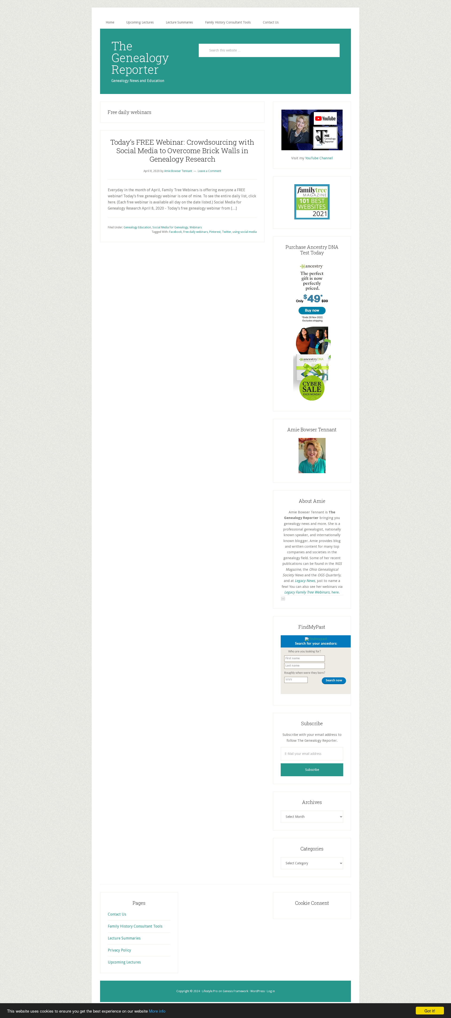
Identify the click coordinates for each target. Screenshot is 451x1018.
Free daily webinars (195, 232)
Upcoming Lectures (124, 962)
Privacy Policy (119, 950)
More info (157, 1011)
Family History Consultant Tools (135, 926)
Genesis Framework (235, 991)
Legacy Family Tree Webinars (307, 592)
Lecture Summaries (124, 938)
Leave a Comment (209, 171)
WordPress (257, 991)
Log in (271, 991)
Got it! (429, 1011)
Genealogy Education (137, 227)
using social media (245, 232)
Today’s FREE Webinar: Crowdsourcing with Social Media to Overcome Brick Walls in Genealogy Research (182, 150)
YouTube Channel (319, 158)
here (335, 592)
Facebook (175, 232)
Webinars (196, 227)
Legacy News (305, 581)
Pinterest (215, 232)
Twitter (226, 232)
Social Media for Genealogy (170, 227)
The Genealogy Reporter (140, 57)
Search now (334, 680)
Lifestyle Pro (210, 991)
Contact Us (117, 914)
